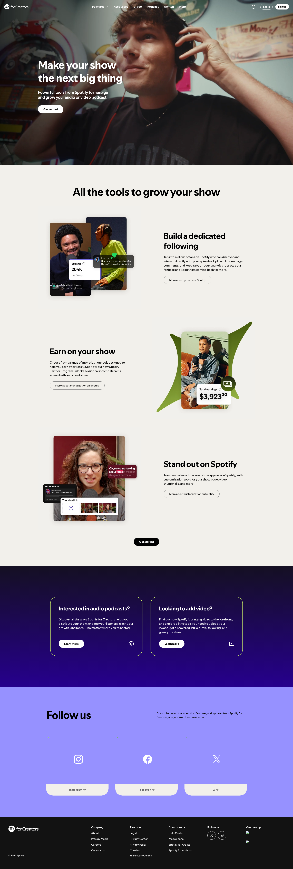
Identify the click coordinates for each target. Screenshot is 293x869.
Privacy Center (139, 839)
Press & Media (100, 839)
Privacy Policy (138, 844)
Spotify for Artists (179, 844)
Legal (133, 833)
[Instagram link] (222, 835)
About (95, 833)
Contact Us (98, 850)
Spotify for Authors (180, 850)
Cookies (135, 850)
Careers (96, 844)
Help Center (176, 833)
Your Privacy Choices (141, 855)
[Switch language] (253, 7)
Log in (266, 6)
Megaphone (176, 839)
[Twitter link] (211, 835)
